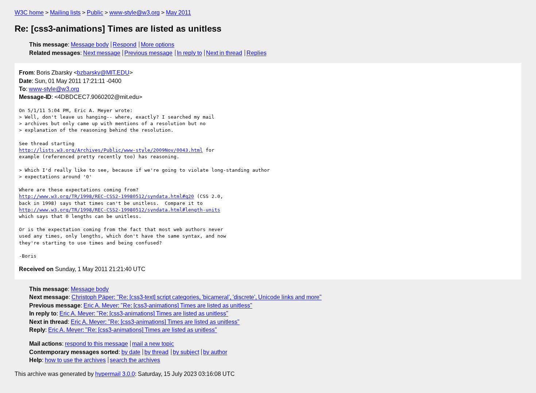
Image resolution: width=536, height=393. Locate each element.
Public (95, 12)
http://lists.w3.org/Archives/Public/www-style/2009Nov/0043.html (111, 150)
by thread (156, 352)
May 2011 (178, 12)
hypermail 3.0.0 (115, 374)
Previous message (148, 53)
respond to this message (96, 344)
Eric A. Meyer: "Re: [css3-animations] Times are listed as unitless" (167, 305)
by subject (186, 352)
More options (157, 44)
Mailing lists (65, 12)
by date (130, 352)
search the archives (135, 360)
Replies (256, 53)
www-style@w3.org (134, 12)
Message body (90, 44)
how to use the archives (75, 360)
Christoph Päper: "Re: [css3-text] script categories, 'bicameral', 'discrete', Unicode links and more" (196, 297)
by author (215, 352)
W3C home (29, 12)
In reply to (189, 53)
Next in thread (224, 53)
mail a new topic (153, 344)
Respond (124, 44)
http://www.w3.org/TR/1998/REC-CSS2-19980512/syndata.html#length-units (119, 210)
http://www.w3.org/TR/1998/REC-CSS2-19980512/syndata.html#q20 (106, 196)
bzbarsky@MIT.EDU (103, 73)
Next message (101, 53)
